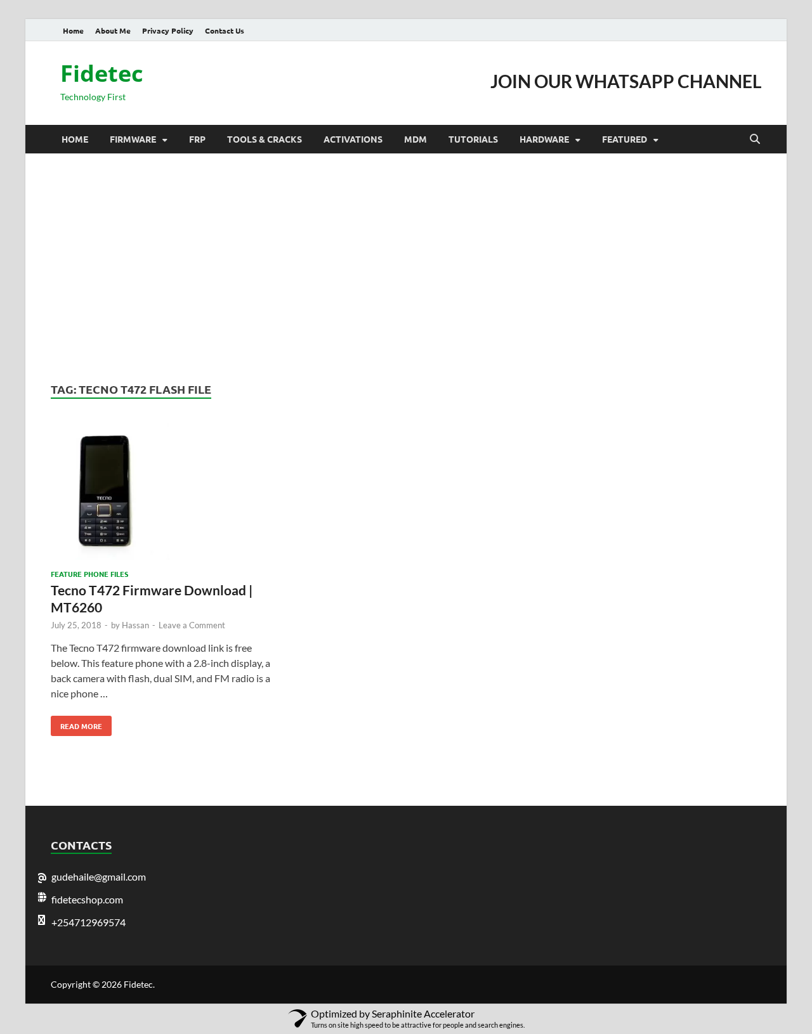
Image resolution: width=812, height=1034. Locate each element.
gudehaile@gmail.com (98, 876)
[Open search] (754, 139)
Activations (353, 139)
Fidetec (101, 73)
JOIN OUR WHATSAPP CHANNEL (625, 81)
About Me (113, 30)
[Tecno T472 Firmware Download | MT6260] (161, 493)
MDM (415, 139)
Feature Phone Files (89, 574)
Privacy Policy (167, 30)
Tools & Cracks (264, 139)
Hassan (135, 625)
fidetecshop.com (87, 899)
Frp (197, 139)
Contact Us (224, 30)
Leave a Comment (192, 625)
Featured (624, 139)
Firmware (133, 139)
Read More (76, 723)
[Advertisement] (406, 267)
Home (73, 30)
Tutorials (473, 139)
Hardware (544, 139)
